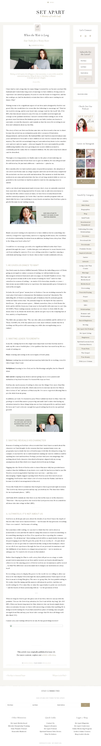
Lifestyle (85, 261)
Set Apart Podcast (50, 729)
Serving (85, 325)
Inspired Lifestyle (85, 253)
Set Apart (50, 13)
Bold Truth (85, 218)
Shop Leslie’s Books (82, 734)
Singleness (85, 337)
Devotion (85, 236)
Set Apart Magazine (82, 723)
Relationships (85, 309)
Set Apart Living (85, 333)
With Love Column (85, 361)
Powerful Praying (85, 292)
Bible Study (85, 205)
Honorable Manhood (19, 731)
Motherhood (85, 284)
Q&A (85, 305)
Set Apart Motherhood (19, 723)
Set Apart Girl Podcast (86, 329)
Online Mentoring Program (82, 729)
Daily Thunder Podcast (19, 729)
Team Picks (85, 349)
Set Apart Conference (82, 726)
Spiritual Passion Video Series (50, 731)
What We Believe (51, 734)
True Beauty (85, 357)
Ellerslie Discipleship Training (19, 726)
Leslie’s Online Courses (82, 731)
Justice (85, 257)
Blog (49, 663)
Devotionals (85, 244)
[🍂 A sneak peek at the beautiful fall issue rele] (80, 173)
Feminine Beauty (85, 249)
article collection (49, 655)
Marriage (85, 273)
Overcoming (85, 288)
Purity (85, 301)
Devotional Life (85, 240)
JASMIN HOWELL (37, 45)
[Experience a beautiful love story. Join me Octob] (80, 153)
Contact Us (50, 723)
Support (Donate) (50, 726)
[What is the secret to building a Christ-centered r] (90, 173)
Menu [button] (52, 2)
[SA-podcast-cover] (85, 132)
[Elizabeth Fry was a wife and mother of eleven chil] (90, 163)
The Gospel (85, 353)
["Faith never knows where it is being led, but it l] (90, 153)
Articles (44, 663)
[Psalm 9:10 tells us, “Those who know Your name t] (80, 163)
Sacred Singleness (85, 320)
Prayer (85, 297)
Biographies (85, 209)
